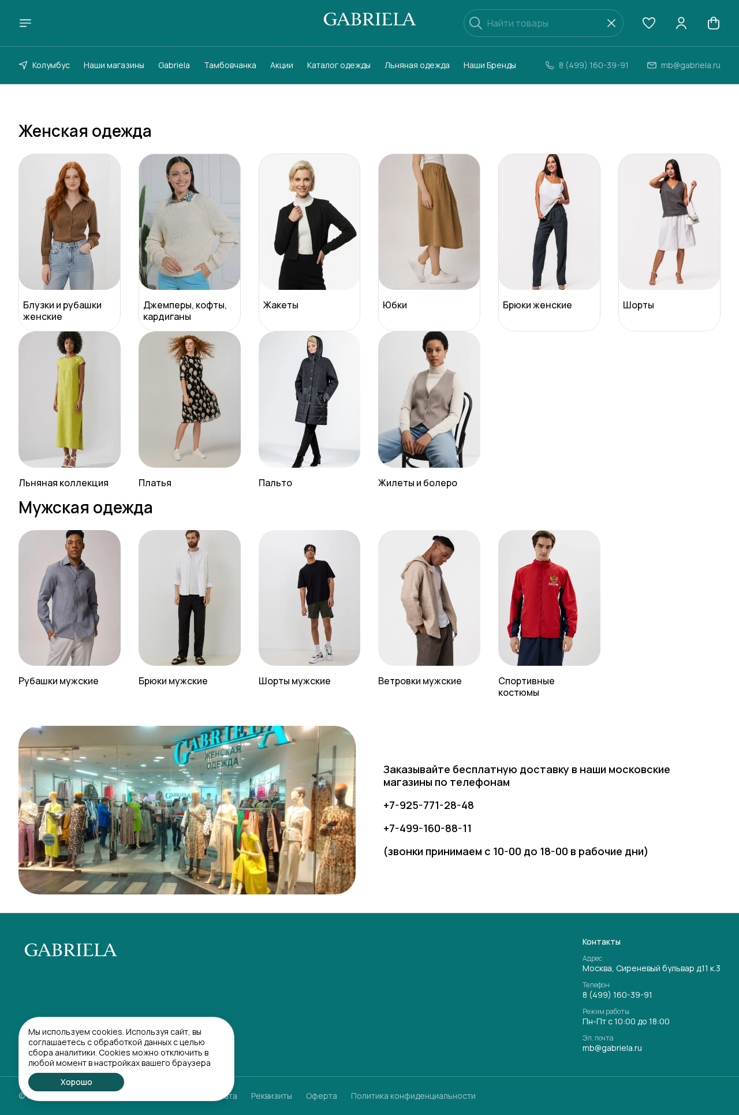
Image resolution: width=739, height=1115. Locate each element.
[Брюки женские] (549, 222)
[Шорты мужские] (310, 598)
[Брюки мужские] (190, 598)
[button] (649, 23)
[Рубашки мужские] (69, 598)
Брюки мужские (173, 681)
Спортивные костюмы (526, 686)
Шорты (638, 305)
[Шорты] (669, 222)
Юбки (395, 305)
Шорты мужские (295, 681)
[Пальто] (310, 399)
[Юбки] (429, 222)
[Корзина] (714, 23)
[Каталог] (25, 23)
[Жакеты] (310, 222)
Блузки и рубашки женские (62, 310)
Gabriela (174, 64)
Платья (155, 482)
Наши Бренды (490, 64)
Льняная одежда (417, 64)
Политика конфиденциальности (413, 1096)
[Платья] (190, 399)
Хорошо (76, 1081)
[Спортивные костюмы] (549, 598)
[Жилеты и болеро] (429, 399)
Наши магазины (114, 64)
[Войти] (681, 23)
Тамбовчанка (230, 64)
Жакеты (280, 305)
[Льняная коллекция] (69, 399)
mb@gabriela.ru (612, 1048)
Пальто (275, 482)
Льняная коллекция (63, 482)
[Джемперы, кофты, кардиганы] (190, 222)
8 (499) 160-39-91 (617, 995)
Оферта (321, 1096)
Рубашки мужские (58, 681)
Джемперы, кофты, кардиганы (185, 310)
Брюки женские (537, 305)
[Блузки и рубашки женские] (69, 222)
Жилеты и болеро (417, 482)
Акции (281, 64)
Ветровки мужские (420, 681)
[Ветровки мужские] (429, 598)
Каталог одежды (339, 64)
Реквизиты (271, 1096)
